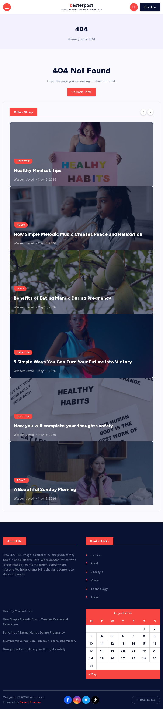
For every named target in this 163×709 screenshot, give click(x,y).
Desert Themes (30, 702)
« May (92, 674)
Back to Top (148, 700)
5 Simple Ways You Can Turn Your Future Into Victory (73, 362)
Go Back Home (81, 92)
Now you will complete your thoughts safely (63, 426)
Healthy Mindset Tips (38, 170)
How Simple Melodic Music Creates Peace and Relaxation (78, 234)
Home (72, 39)
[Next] (150, 112)
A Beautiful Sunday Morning (45, 489)
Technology (99, 589)
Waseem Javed (24, 179)
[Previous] (143, 112)
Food (20, 288)
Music (21, 225)
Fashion (96, 555)
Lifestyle (23, 161)
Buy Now (150, 7)
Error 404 (88, 39)
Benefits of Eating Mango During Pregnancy (62, 298)
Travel (21, 480)
